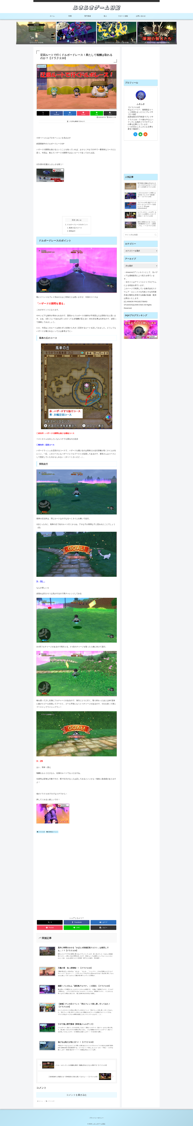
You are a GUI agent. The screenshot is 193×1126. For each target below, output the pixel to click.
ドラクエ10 (42, 832)
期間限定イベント (53, 832)
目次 (73, 220)
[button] (110, 113)
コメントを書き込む (76, 1095)
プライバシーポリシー (96, 1118)
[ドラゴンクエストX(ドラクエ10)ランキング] (141, 338)
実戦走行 (72, 231)
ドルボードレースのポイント (77, 224)
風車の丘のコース (75, 228)
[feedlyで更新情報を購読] (140, 134)
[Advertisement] (76, 129)
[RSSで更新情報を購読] (145, 134)
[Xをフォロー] (135, 134)
